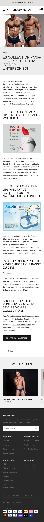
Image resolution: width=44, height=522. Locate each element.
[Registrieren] (36, 428)
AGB (4, 464)
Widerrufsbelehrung (11, 468)
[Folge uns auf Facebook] (26, 466)
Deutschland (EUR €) (11, 495)
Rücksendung (8, 449)
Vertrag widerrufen (10, 472)
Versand (6, 445)
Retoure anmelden (10, 453)
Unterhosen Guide (31, 441)
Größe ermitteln (30, 445)
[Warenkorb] (40, 10)
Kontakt (6, 441)
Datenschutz (8, 481)
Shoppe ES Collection (17, 338)
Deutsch (27, 495)
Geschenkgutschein (32, 449)
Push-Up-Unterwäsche (22, 325)
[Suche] (8, 10)
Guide (5, 52)
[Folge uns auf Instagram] (31, 466)
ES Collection (25, 81)
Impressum (7, 476)
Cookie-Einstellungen (8, 486)
